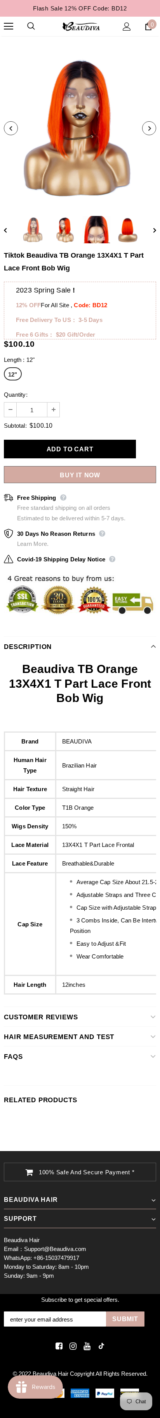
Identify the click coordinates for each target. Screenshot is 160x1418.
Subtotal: (15, 425)
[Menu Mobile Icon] (8, 26)
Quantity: (16, 394)
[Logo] (81, 26)
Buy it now (80, 475)
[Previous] (11, 128)
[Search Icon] (38, 26)
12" (12, 374)
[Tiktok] (99, 1346)
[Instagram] (72, 1346)
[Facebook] (58, 1346)
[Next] (149, 128)
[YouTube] (85, 1346)
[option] (80, 128)
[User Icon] (127, 26)
